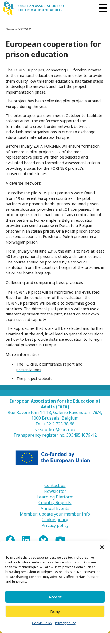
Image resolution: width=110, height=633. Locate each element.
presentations (28, 369)
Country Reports (54, 502)
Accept (55, 596)
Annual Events (55, 508)
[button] (102, 547)
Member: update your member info (55, 514)
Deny (55, 611)
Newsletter (55, 491)
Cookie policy (55, 519)
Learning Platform (55, 497)
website (45, 378)
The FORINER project (25, 69)
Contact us (54, 485)
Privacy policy (65, 623)
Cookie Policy (42, 623)
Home (10, 29)
